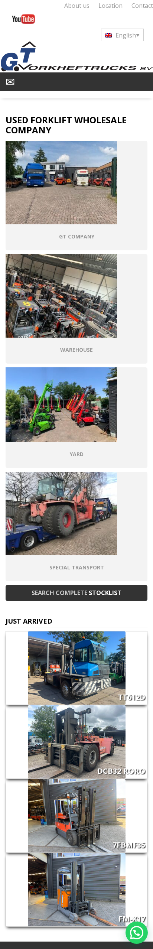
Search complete (76, 593)
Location (110, 5)
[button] (137, 933)
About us (76, 5)
